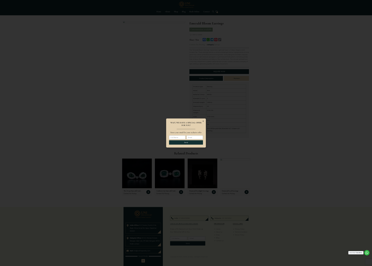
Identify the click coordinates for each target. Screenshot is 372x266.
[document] (186, 133)
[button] (203, 121)
